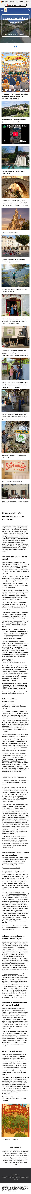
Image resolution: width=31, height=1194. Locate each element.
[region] (15, 4)
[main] (15, 25)
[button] (2, 10)
